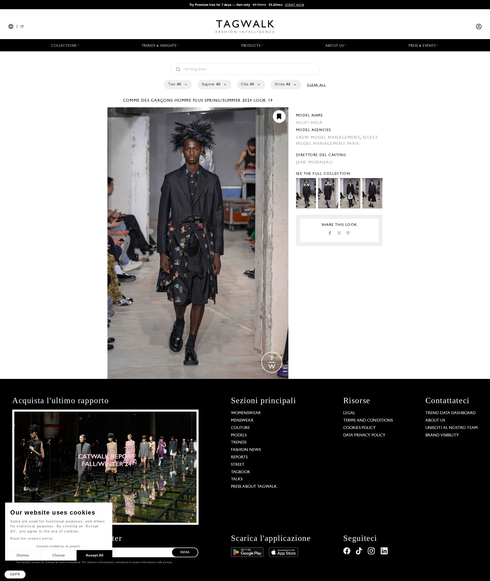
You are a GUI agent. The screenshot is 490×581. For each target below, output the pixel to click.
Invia (185, 552)
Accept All (94, 555)
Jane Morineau (314, 162)
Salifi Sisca (309, 123)
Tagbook (241, 472)
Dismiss (23, 555)
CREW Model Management (328, 138)
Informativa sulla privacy (156, 562)
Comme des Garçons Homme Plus (164, 101)
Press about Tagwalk (254, 487)
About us (435, 421)
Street (238, 465)
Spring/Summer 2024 (228, 101)
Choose (58, 555)
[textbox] (177, 84)
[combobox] (177, 84)
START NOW (294, 5)
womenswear (246, 413)
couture (240, 428)
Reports (239, 457)
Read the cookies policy (31, 538)
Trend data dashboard (450, 413)
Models (239, 435)
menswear (242, 421)
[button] (15, 574)
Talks (237, 479)
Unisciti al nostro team (451, 428)
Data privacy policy (364, 435)
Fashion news (246, 450)
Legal (349, 413)
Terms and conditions (368, 421)
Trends (239, 442)
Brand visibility (442, 435)
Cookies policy (359, 428)
